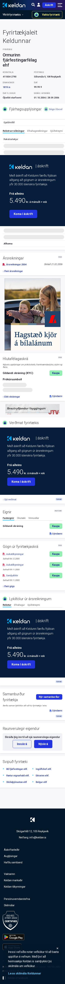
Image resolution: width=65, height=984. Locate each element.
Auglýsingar (11, 856)
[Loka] (33, 948)
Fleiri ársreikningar (13, 271)
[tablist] (34, 132)
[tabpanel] (32, 526)
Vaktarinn (9, 874)
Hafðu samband (13, 862)
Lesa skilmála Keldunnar (24, 973)
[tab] (14, 131)
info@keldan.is (37, 837)
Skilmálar (9, 905)
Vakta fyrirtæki (51, 14)
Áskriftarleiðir (12, 849)
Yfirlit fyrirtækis (12, 14)
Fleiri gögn (9, 586)
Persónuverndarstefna (17, 899)
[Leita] (33, 5)
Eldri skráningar (12, 396)
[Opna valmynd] (60, 5)
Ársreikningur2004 (16, 264)
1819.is (6, 87)
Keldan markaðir (13, 880)
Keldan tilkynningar (14, 886)
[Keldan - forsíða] (20, 167)
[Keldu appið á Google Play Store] (13, 937)
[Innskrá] (38, 5)
